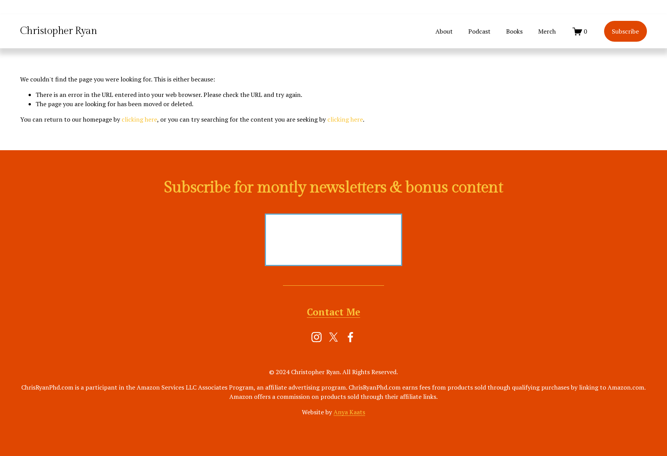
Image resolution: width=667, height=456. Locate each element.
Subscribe (625, 31)
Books (514, 31)
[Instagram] (316, 337)
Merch (547, 31)
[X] (333, 337)
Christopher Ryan (58, 31)
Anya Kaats (349, 412)
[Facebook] (350, 337)
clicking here (139, 119)
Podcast (479, 31)
